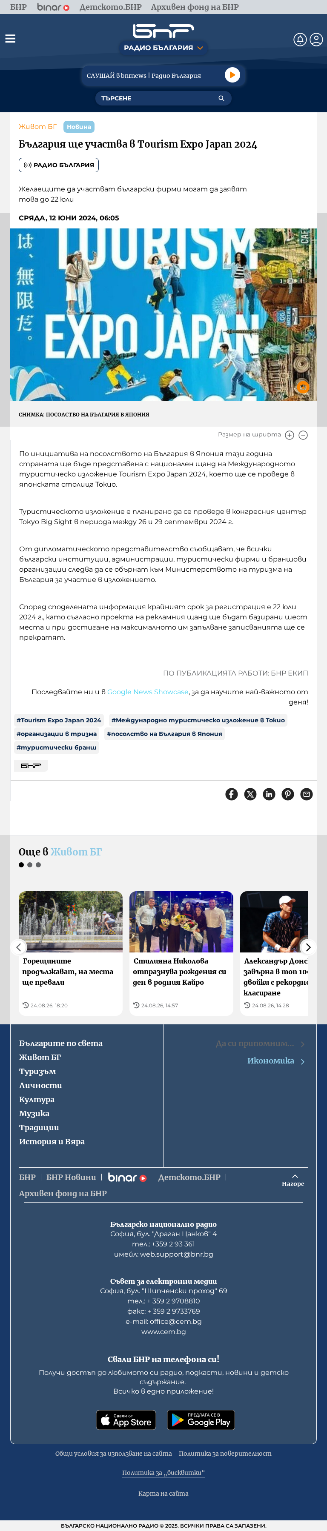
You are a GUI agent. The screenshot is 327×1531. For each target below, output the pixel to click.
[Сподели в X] (250, 794)
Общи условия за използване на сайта (113, 1453)
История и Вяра (52, 1141)
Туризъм (37, 1071)
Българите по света (61, 1043)
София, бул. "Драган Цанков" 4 (163, 1234)
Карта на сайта (163, 1493)
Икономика (270, 1061)
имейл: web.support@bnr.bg (163, 1254)
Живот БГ (38, 127)
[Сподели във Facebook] (231, 794)
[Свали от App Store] (126, 1420)
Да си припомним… (255, 1043)
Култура (36, 1099)
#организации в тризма (57, 734)
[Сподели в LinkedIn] (269, 794)
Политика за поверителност (225, 1453)
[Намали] (303, 435)
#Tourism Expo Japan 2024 (59, 720)
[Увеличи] (289, 435)
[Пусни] (232, 75)
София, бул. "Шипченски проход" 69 (163, 1291)
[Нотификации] (300, 39)
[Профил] (316, 39)
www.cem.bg (163, 1332)
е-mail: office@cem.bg (164, 1321)
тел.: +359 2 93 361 (163, 1244)
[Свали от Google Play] (201, 1420)
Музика (34, 1113)
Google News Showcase (148, 692)
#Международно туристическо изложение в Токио (198, 720)
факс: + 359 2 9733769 (163, 1311)
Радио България (64, 165)
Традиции (39, 1127)
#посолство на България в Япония (164, 734)
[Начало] (163, 31)
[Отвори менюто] (10, 38)
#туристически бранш (57, 747)
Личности (40, 1085)
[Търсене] (221, 98)
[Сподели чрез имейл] (306, 794)
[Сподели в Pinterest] (288, 794)
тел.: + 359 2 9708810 (163, 1301)
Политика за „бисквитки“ (163, 1473)
